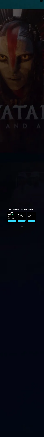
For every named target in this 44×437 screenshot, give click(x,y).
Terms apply (21, 216)
